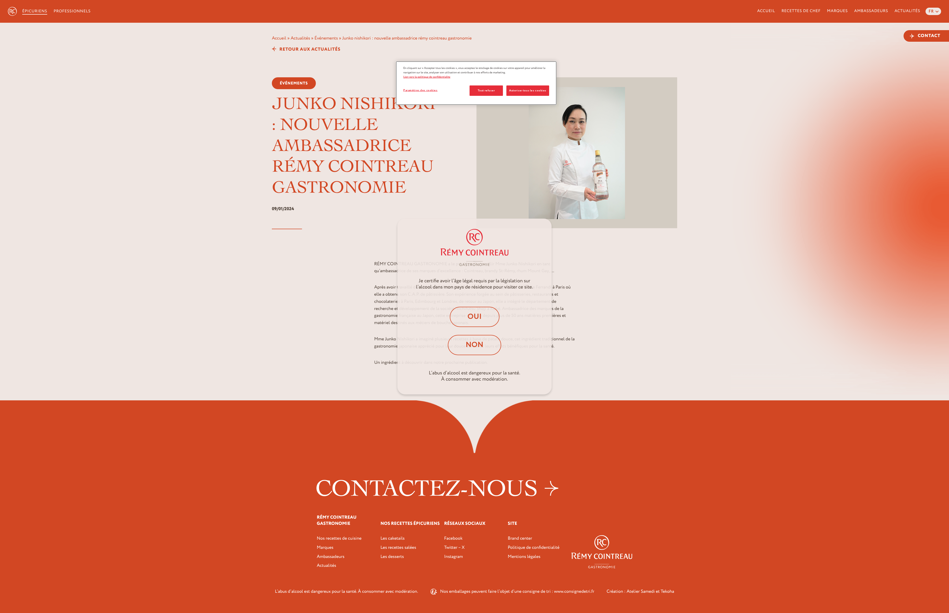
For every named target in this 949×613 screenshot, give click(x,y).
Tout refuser (486, 90)
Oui (475, 316)
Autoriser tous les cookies (527, 90)
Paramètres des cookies (420, 90)
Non (474, 345)
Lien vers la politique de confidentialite (426, 77)
